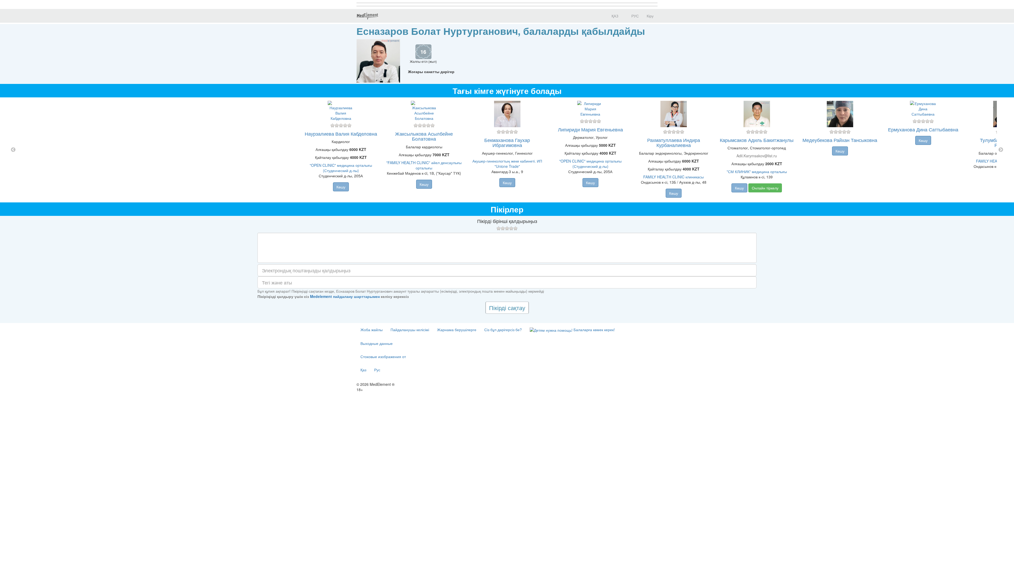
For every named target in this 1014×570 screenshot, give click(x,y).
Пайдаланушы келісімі (410, 329)
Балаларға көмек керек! (593, 329)
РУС (634, 15)
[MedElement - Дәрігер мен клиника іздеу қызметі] (367, 15)
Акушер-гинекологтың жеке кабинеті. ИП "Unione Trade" (507, 163)
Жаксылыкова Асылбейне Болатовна (424, 136)
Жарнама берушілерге (456, 329)
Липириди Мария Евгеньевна (590, 129)
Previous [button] (13, 150)
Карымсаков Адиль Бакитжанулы (757, 139)
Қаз (363, 369)
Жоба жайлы (371, 329)
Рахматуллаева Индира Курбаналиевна (673, 142)
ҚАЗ (614, 15)
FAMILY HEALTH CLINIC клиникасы (673, 176)
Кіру (650, 15)
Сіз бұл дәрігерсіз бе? (503, 329)
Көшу (340, 186)
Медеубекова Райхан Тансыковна (839, 139)
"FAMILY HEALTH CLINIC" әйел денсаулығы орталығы (424, 165)
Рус (377, 369)
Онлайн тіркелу (765, 188)
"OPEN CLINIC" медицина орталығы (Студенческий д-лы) (341, 168)
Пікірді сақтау (507, 307)
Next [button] (1000, 150)
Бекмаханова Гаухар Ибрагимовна (507, 142)
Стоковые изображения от (383, 356)
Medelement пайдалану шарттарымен (345, 296)
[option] (507, 150)
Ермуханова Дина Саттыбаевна (923, 129)
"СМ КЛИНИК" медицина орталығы (757, 171)
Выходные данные (376, 343)
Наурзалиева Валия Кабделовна (341, 133)
